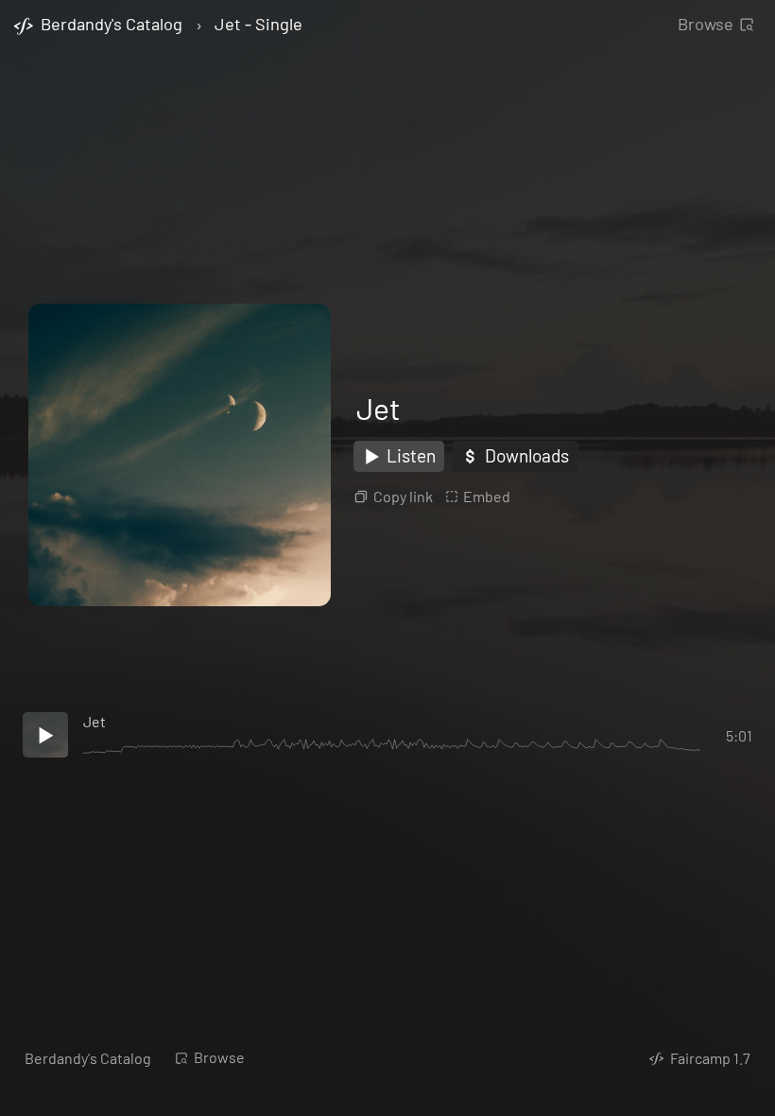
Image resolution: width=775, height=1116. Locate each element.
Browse (705, 23)
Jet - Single (258, 24)
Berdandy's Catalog (88, 1058)
